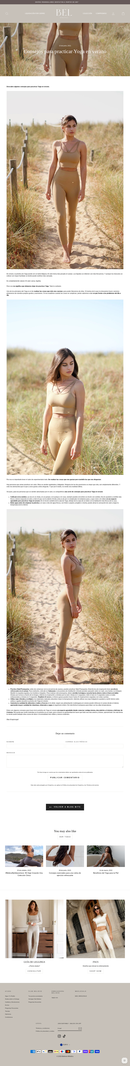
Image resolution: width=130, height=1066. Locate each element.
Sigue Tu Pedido (10, 996)
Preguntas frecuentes (34, 1002)
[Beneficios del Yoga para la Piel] (106, 856)
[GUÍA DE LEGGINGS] (34, 929)
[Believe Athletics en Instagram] (59, 1036)
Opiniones (8, 1014)
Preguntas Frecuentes (11, 1008)
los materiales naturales (42, 699)
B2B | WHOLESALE (81, 996)
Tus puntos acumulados (35, 996)
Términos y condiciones (43, 1028)
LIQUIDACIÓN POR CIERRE (35, 13)
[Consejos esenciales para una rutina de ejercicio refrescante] (65, 856)
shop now (96, 971)
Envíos (7, 1005)
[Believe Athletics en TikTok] (64, 1036)
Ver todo (65, 837)
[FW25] (95, 929)
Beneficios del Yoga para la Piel (105, 873)
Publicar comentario (65, 778)
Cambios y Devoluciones (12, 1002)
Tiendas (7, 1011)
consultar (34, 971)
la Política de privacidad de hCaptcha (72, 785)
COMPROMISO (101, 13)
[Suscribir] (80, 1028)
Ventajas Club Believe (34, 999)
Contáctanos (9, 1017)
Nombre (10, 741)
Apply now (55, 997)
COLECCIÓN (87, 13)
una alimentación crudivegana (71, 703)
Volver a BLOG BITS (67, 807)
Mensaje (11, 752)
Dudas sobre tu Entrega (12, 999)
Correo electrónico (76, 741)
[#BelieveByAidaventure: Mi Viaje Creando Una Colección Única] (24, 856)
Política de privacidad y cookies (45, 1031)
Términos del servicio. (93, 785)
